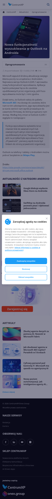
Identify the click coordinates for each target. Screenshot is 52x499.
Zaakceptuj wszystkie (26, 261)
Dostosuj (26, 269)
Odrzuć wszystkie (26, 277)
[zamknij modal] (46, 218)
